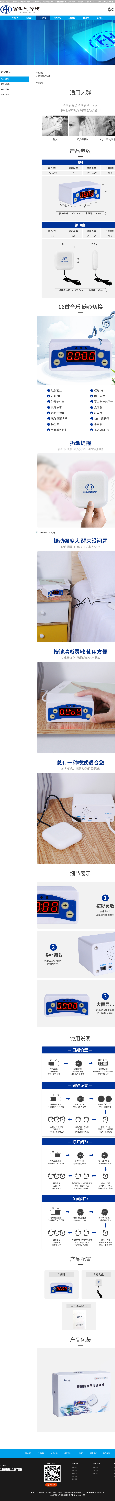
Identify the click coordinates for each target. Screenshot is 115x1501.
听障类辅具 (5, 79)
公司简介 (74, 1467)
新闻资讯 (57, 18)
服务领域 (86, 18)
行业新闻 (95, 1470)
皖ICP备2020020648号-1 (95, 1492)
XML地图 (81, 1495)
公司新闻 (95, 1467)
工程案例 (72, 18)
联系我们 (100, 18)
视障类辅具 (5, 84)
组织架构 (74, 1476)
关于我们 (29, 18)
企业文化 (74, 1470)
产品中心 (43, 18)
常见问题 (95, 1473)
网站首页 (15, 18)
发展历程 (74, 1473)
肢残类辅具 (5, 89)
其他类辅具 (5, 95)
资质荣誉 (74, 1479)
